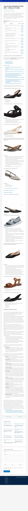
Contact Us (6, 480)
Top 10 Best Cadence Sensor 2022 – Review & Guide (8, 437)
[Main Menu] (26, 1)
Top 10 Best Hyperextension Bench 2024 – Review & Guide (19, 426)
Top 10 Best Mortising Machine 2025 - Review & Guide (14, 410)
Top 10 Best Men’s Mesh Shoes (8, 190)
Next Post (21, 416)
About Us (6, 481)
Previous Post (8, 416)
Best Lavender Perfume (9, 61)
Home (6, 477)
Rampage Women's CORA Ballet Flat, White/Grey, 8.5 (13, 75)
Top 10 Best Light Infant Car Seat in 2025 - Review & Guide (14, 412)
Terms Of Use (6, 482)
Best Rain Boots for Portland (8, 192)
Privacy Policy (6, 478)
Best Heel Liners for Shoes (13, 188)
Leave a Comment (6, 9)
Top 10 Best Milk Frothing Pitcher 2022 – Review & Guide (8, 431)
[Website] (21, 464)
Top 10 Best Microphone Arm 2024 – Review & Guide (8, 425)
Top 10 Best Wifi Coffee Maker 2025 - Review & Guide (13, 411)
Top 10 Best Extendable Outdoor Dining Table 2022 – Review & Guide (19, 432)
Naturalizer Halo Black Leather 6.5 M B (11, 76)
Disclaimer (6, 479)
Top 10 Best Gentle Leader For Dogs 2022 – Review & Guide (9, 442)
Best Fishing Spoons (8, 62)
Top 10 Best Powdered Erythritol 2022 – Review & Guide (18, 442)
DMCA (6, 483)
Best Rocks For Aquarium (9, 63)
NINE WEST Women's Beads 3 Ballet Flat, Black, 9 (13, 83)
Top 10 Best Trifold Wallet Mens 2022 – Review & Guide (19, 437)
